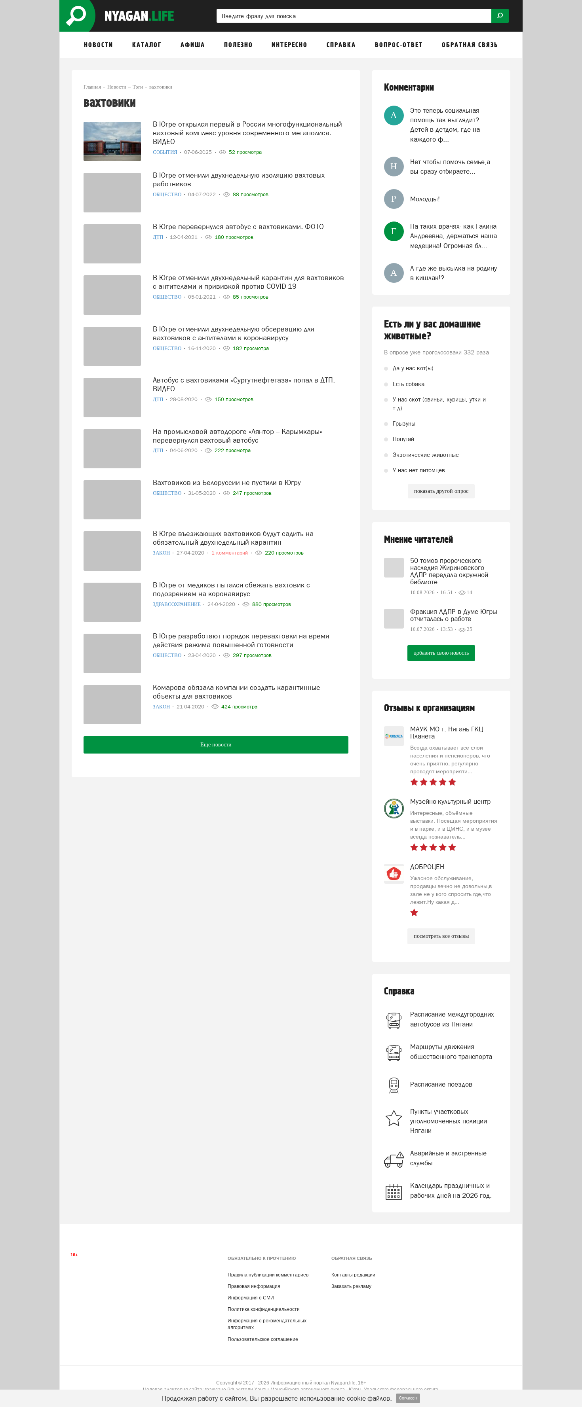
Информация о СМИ (251, 1298)
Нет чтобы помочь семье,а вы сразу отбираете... (450, 166)
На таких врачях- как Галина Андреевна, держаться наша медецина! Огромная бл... (453, 236)
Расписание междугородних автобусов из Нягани (452, 1019)
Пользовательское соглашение (263, 1339)
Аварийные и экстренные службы (448, 1158)
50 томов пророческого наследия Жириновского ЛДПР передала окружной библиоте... (449, 571)
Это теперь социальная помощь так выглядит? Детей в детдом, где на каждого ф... (445, 124)
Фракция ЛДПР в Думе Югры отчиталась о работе (453, 615)
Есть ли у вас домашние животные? (432, 330)
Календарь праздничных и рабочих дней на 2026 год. (451, 1190)
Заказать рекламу (351, 1286)
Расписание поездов (441, 1084)
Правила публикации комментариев (268, 1275)
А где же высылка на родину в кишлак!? (453, 273)
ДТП (158, 237)
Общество (168, 194)
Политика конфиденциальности (264, 1309)
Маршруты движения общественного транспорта (451, 1051)
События (166, 152)
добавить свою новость (441, 653)
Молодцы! (425, 199)
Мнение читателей (418, 539)
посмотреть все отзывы (441, 936)
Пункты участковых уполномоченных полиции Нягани (448, 1121)
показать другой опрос (441, 491)
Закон (162, 553)
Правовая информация (254, 1286)
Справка (399, 991)
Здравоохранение (177, 604)
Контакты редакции (353, 1275)
